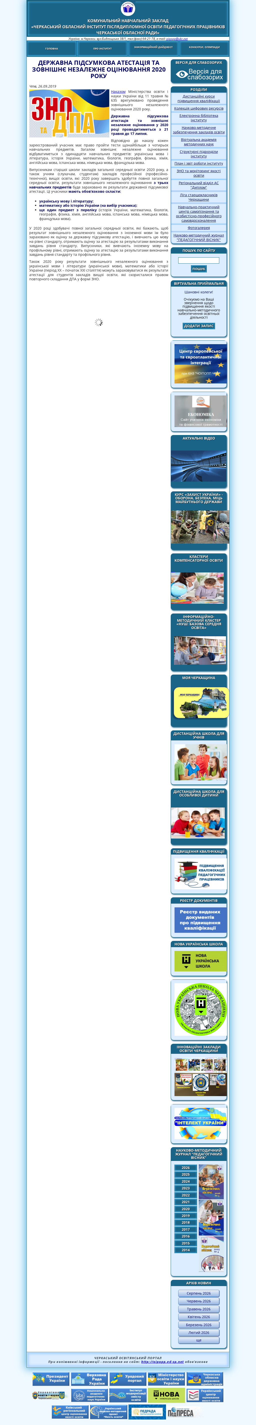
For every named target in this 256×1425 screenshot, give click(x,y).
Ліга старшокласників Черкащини (199, 197)
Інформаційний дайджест (153, 47)
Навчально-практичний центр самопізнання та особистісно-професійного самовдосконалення (199, 214)
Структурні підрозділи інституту (199, 153)
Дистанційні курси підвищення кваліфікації (199, 98)
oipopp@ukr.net (177, 39)
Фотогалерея (199, 227)
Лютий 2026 (198, 1332)
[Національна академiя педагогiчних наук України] (89, 1400)
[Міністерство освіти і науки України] (166, 1384)
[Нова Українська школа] (166, 1401)
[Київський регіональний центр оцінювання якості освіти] (70, 1417)
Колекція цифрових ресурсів (199, 108)
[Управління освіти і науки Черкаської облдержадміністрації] (51, 1398)
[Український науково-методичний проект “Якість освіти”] (109, 1417)
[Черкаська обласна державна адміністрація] (205, 1384)
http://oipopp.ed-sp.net (162, 1361)
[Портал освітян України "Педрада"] (147, 1418)
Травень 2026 (198, 1309)
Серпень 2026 (199, 1293)
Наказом (118, 91)
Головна (51, 48)
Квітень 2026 (199, 1316)
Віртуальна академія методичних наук (198, 141)
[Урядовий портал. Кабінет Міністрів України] (128, 1384)
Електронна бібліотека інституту (199, 117)
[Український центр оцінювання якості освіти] (205, 1401)
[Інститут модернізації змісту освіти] (128, 1401)
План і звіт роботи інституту (198, 163)
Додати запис (199, 325)
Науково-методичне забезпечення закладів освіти (199, 129)
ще (199, 1340)
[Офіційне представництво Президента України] (51, 1384)
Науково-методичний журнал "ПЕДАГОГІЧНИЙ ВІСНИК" (199, 237)
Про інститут (102, 48)
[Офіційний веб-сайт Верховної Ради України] (89, 1384)
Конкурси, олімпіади (204, 47)
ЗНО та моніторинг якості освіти (199, 173)
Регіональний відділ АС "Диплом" (199, 185)
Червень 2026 (199, 1301)
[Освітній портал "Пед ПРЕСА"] (185, 1416)
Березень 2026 (199, 1324)
